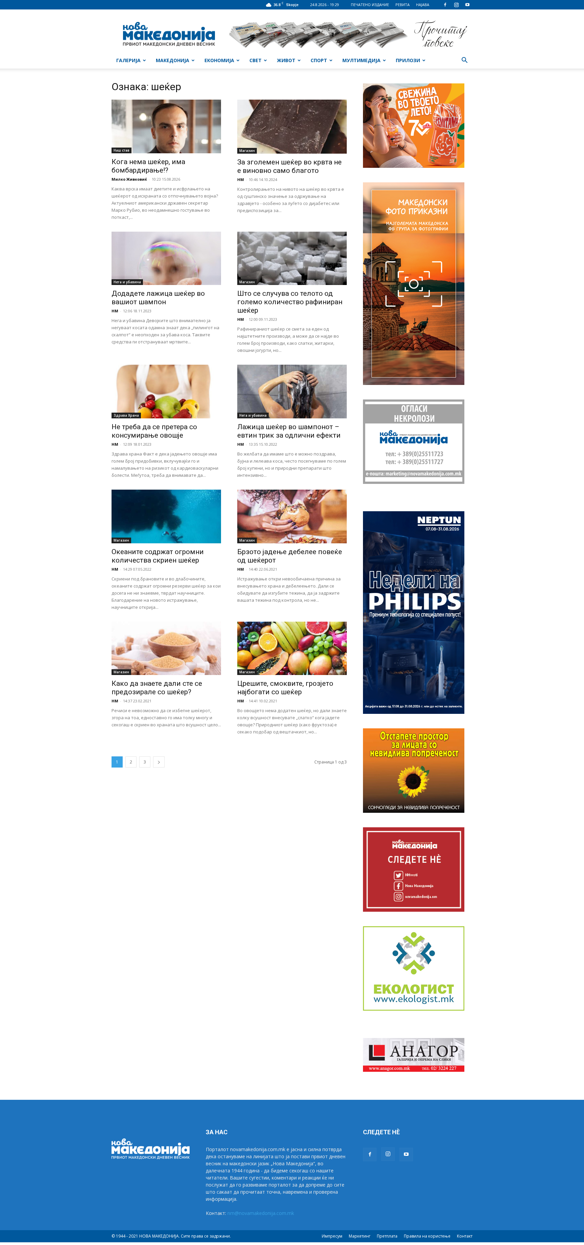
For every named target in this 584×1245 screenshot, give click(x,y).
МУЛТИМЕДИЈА (361, 60)
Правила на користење (427, 1236)
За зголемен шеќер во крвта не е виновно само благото (289, 166)
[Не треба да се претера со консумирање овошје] (166, 391)
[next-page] (159, 762)
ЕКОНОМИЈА (219, 60)
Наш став (121, 150)
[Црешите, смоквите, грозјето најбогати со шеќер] (292, 648)
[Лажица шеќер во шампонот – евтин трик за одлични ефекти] (292, 391)
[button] (464, 61)
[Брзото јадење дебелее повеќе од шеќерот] (292, 516)
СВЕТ (255, 60)
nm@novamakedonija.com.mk (260, 1213)
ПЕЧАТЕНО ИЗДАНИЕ (370, 4)
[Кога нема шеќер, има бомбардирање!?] (166, 126)
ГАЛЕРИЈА (128, 60)
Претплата (387, 1236)
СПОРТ (319, 60)
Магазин (247, 150)
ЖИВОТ (286, 60)
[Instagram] (456, 4)
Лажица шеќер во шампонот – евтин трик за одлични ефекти (289, 431)
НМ (240, 179)
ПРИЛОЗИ (408, 60)
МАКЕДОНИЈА (172, 60)
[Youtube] (467, 4)
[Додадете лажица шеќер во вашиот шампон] (166, 258)
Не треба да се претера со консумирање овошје (154, 431)
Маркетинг (359, 1236)
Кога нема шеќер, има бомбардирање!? (148, 166)
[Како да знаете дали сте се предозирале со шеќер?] (166, 648)
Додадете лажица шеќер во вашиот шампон (158, 297)
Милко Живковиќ (129, 179)
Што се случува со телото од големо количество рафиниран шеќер (289, 301)
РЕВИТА (402, 4)
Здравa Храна (126, 415)
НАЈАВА (422, 4)
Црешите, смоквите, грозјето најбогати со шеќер (285, 687)
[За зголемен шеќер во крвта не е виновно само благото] (292, 127)
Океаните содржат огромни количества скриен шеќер (158, 556)
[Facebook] (445, 4)
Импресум (332, 1236)
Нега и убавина (127, 282)
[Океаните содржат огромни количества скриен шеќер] (166, 516)
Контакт (464, 1236)
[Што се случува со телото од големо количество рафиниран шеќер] (292, 258)
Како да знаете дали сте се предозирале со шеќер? (157, 687)
